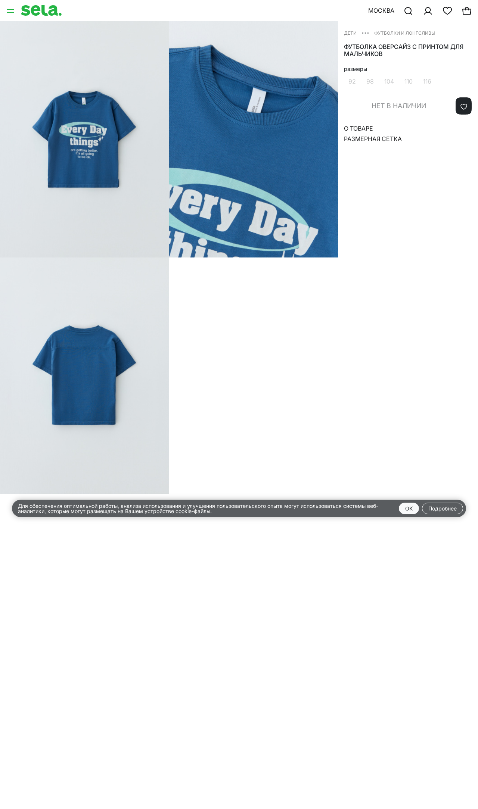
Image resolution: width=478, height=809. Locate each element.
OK (409, 508)
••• (365, 32)
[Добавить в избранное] (463, 106)
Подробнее (442, 508)
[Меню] (11, 10)
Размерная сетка (373, 139)
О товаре (358, 128)
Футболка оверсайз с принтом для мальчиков (403, 50)
